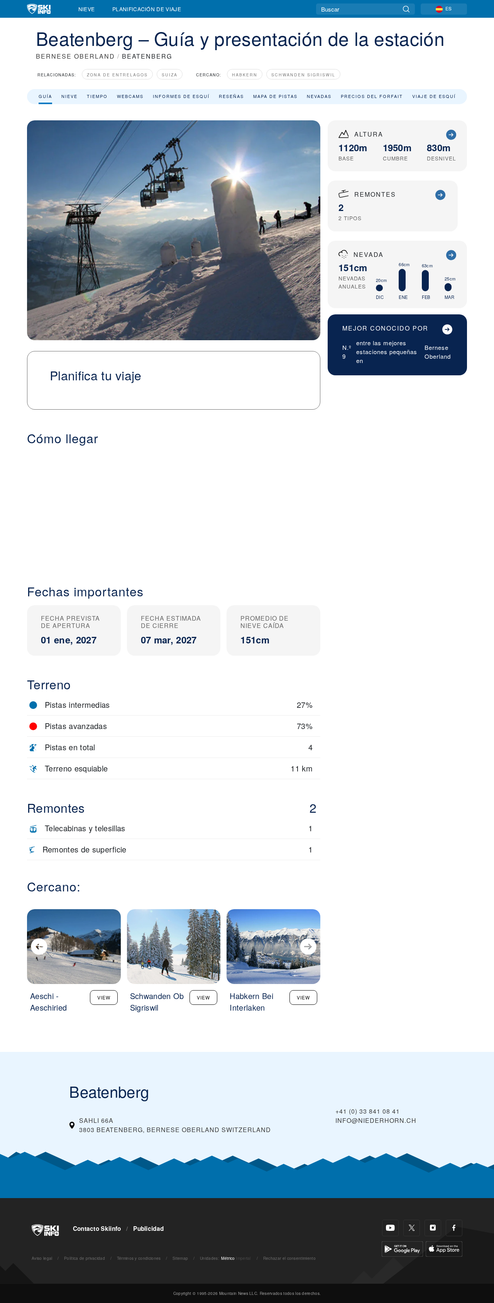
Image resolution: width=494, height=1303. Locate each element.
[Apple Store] (444, 1248)
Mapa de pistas (275, 96)
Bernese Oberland (438, 351)
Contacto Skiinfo (97, 1228)
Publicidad (148, 1228)
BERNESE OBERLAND (75, 56)
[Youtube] (390, 1228)
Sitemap (180, 1258)
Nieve (86, 9)
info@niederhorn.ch (375, 1120)
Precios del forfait (372, 96)
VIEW (103, 997)
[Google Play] (402, 1248)
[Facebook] (454, 1228)
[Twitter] (411, 1228)
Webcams (130, 96)
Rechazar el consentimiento (289, 1258)
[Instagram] (433, 1228)
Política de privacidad (84, 1258)
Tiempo (97, 96)
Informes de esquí (181, 96)
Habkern (244, 75)
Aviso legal (42, 1258)
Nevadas (319, 96)
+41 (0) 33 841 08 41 (367, 1111)
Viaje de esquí (434, 96)
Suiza (170, 75)
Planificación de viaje (146, 9)
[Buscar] (406, 9)
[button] (174, 508)
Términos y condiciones (139, 1258)
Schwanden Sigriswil (303, 75)
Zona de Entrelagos (117, 75)
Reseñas (231, 96)
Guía (45, 96)
